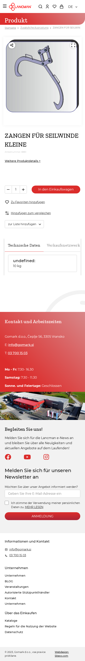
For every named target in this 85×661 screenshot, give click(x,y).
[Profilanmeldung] (47, 6)
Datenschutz (14, 632)
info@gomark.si (21, 345)
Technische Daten (24, 245)
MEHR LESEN (34, 507)
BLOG (9, 581)
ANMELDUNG (42, 516)
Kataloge (11, 620)
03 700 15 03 (17, 353)
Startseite (10, 27)
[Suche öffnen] (40, 6)
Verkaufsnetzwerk (63, 245)
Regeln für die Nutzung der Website (31, 626)
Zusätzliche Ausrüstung (34, 27)
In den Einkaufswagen (56, 189)
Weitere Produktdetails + (23, 161)
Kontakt (10, 598)
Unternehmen (15, 575)
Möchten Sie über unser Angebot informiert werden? (41, 487)
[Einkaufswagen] (61, 6)
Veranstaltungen (17, 587)
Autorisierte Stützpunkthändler (27, 592)
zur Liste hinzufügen (22, 224)
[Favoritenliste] (54, 6)
